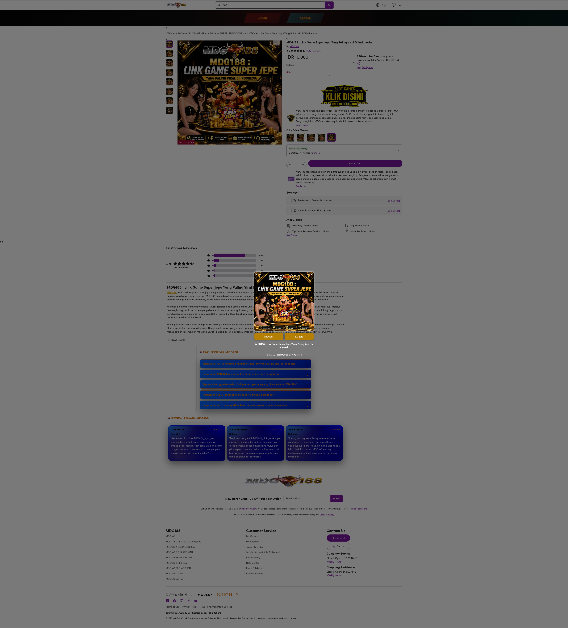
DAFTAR (268, 336)
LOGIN (299, 336)
